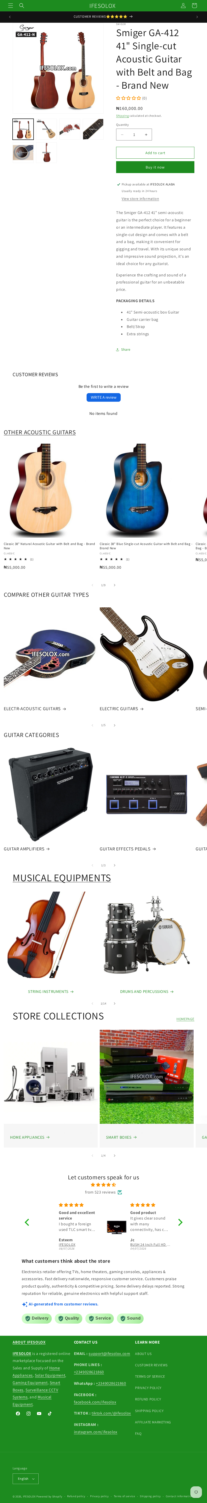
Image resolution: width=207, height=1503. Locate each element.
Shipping (122, 115)
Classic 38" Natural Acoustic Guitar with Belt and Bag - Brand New (49, 546)
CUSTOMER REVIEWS (151, 1365)
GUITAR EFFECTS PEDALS (125, 849)
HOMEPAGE (185, 1019)
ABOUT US (143, 1353)
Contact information (179, 1496)
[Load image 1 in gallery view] (23, 129)
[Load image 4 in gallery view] (93, 129)
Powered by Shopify (49, 1496)
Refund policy (76, 1496)
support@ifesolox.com (109, 1353)
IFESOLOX (29, 1496)
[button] (10, 5)
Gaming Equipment (30, 1382)
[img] (103, 1185)
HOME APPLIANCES (27, 1137)
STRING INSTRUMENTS (48, 991)
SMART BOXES (119, 1137)
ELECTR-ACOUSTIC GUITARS (32, 708)
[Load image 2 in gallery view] (46, 129)
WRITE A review (103, 397)
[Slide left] (92, 585)
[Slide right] (114, 585)
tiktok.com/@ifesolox (111, 1413)
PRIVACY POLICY (148, 1388)
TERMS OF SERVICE (150, 1376)
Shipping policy (150, 1496)
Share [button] (126, 349)
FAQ (138, 1433)
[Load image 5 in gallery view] (23, 152)
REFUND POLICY (148, 1399)
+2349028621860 (89, 1372)
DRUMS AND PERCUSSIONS (144, 991)
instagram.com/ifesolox (95, 1432)
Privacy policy (99, 1496)
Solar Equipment (50, 1375)
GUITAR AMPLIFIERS (24, 849)
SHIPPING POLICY (149, 1411)
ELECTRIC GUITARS (119, 708)
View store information (140, 198)
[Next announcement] (197, 16)
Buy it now (155, 167)
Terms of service (124, 1496)
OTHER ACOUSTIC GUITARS (40, 432)
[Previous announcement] (9, 16)
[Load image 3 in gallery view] (69, 129)
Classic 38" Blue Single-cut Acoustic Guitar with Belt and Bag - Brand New (146, 546)
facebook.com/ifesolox (95, 1402)
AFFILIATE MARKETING (153, 1422)
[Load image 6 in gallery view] (46, 152)
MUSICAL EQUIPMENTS (62, 877)
